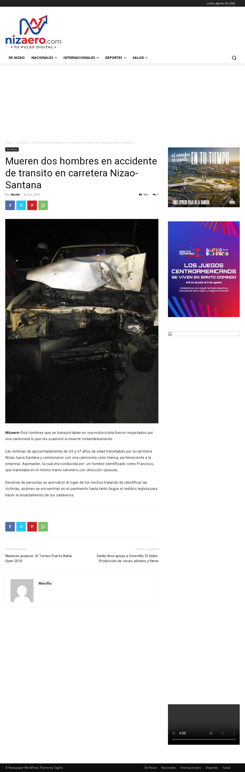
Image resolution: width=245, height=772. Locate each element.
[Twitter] (21, 205)
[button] (234, 57)
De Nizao (23, 142)
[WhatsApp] (43, 205)
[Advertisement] (122, 99)
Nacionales (168, 768)
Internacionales (191, 768)
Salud (226, 768)
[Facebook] (10, 205)
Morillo (15, 194)
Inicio (8, 142)
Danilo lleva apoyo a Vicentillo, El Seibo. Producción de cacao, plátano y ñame (127, 558)
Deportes (212, 768)
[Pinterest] (32, 205)
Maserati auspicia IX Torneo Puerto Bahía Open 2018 (38, 558)
